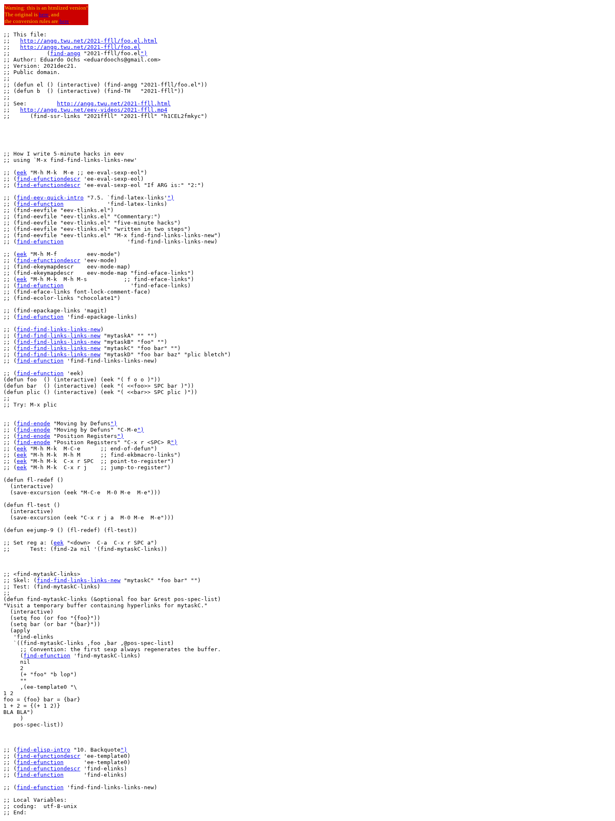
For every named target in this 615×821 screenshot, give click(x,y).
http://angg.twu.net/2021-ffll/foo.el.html (88, 41)
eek (22, 172)
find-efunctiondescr (48, 179)
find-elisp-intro (43, 750)
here (44, 14)
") (144, 53)
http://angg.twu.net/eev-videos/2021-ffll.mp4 (93, 110)
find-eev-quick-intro (50, 197)
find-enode (33, 423)
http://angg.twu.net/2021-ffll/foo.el (80, 47)
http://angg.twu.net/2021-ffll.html (114, 103)
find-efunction (40, 204)
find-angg (65, 53)
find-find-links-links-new (58, 329)
